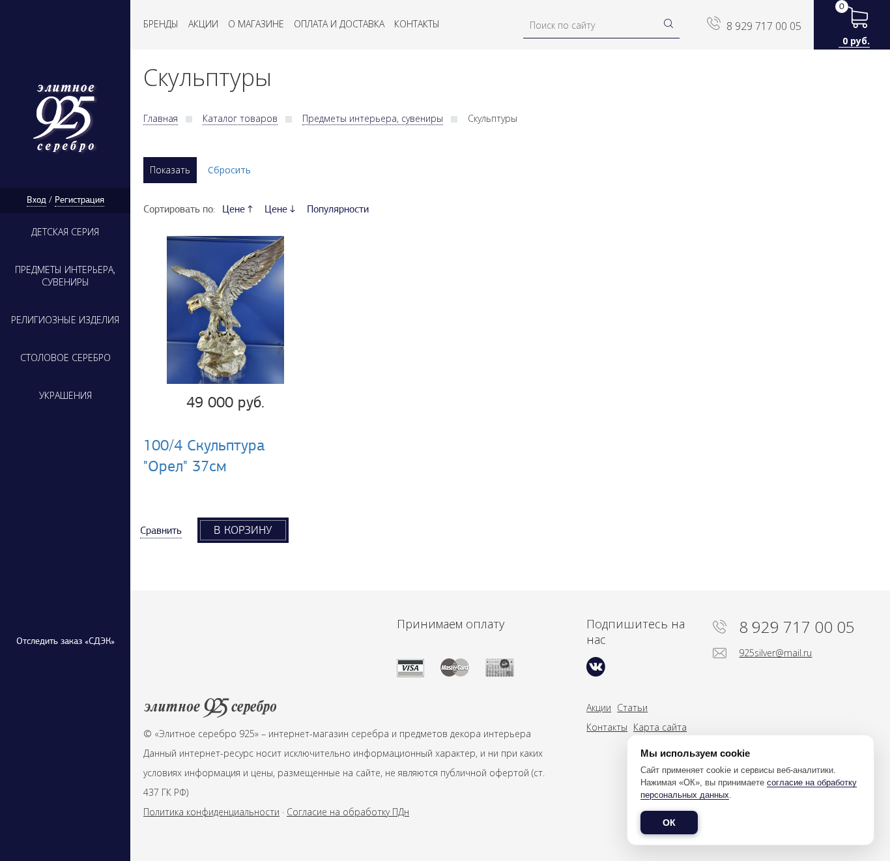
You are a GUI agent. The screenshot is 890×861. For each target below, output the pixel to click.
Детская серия (65, 232)
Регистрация (79, 199)
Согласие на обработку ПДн (348, 812)
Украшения (65, 395)
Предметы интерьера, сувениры (65, 275)
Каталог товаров (240, 118)
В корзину (243, 530)
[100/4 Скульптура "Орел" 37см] (225, 310)
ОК (669, 822)
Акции (203, 24)
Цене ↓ (280, 209)
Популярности (338, 209)
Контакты (417, 24)
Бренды (161, 24)
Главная (160, 118)
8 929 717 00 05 (763, 26)
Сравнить (161, 530)
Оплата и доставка (339, 24)
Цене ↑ (237, 209)
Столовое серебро (65, 357)
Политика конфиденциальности (211, 812)
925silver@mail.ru (775, 653)
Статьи (632, 707)
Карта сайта (660, 727)
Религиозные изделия (65, 320)
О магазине (256, 24)
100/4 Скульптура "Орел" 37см (204, 455)
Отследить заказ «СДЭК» (65, 641)
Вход (36, 199)
